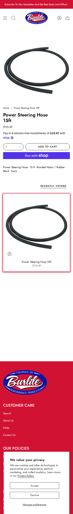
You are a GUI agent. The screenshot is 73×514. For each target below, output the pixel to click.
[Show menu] (5, 18)
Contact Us (9, 435)
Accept (35, 486)
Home (6, 108)
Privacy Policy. (26, 476)
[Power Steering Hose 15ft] (36, 227)
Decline (34, 495)
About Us (8, 420)
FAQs (6, 428)
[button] (13, 18)
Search (7, 413)
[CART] (67, 18)
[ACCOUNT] (59, 18)
